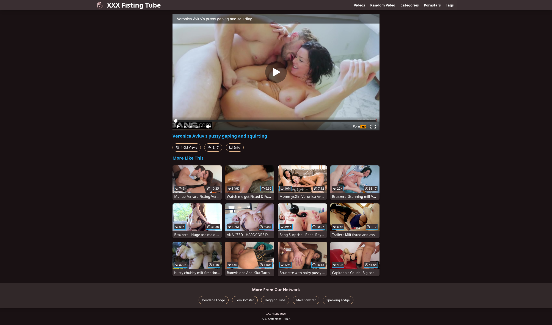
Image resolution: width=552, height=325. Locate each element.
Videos (359, 5)
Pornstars (432, 5)
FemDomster (245, 300)
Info (236, 147)
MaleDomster (306, 300)
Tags (450, 5)
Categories (409, 5)
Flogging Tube (275, 300)
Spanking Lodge (338, 300)
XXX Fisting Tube (134, 5)
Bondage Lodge (213, 300)
